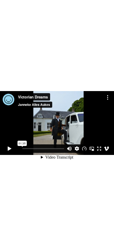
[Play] (9, 148)
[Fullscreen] (99, 148)
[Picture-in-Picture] (92, 148)
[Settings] (77, 148)
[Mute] (69, 148)
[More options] (107, 97)
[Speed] (84, 148)
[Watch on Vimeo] (106, 148)
